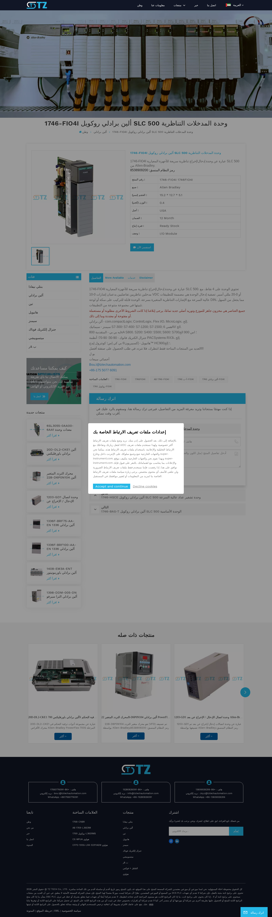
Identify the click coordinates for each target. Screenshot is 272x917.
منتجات (178, 5)
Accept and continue (111, 486)
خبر (196, 5)
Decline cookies (145, 486)
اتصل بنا (211, 5)
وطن (139, 5)
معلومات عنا (158, 5)
